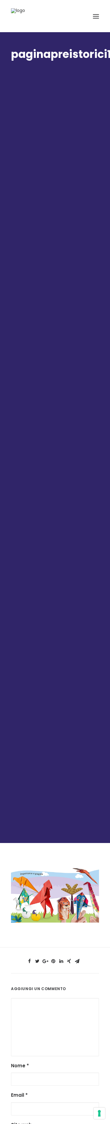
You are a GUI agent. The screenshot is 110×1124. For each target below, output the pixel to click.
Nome (20, 1065)
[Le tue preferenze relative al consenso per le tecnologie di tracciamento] (99, 1113)
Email (19, 1095)
